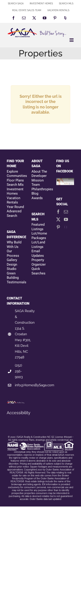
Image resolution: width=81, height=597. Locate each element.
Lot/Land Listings (38, 244)
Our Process (13, 253)
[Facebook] (58, 212)
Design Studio (12, 266)
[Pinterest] (58, 227)
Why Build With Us (14, 244)
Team (36, 185)
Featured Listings (38, 227)
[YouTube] (66, 219)
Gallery (12, 260)
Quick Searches (38, 271)
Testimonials (16, 282)
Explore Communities (16, 173)
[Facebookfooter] (65, 180)
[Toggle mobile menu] (72, 40)
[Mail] (66, 212)
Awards (37, 198)
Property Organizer (39, 262)
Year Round (15, 207)
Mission (38, 180)
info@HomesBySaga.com (34, 385)
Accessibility (18, 412)
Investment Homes (15, 191)
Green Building (13, 275)
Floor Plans (15, 180)
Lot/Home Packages (39, 235)
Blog (35, 193)
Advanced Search (14, 213)
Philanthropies (41, 189)
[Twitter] (58, 219)
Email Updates (38, 253)
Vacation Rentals (13, 200)
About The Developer (39, 173)
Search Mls (15, 185)
